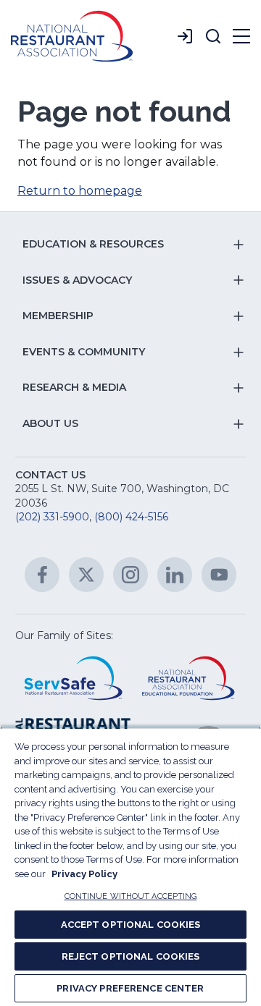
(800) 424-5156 (131, 516)
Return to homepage (79, 191)
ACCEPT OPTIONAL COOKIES (131, 924)
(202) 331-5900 (52, 516)
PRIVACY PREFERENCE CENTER (130, 988)
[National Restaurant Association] (72, 36)
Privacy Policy (84, 873)
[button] (213, 36)
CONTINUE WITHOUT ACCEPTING (131, 896)
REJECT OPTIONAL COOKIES (131, 956)
